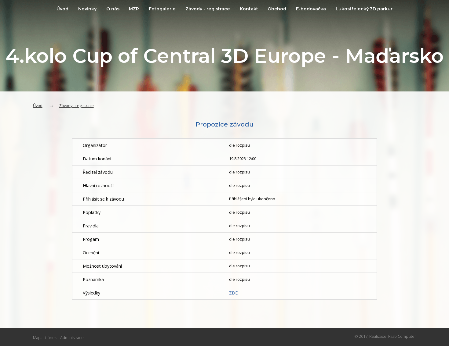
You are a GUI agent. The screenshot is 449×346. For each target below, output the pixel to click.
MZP (134, 9)
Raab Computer (402, 336)
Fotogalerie (162, 9)
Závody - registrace (207, 9)
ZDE (233, 293)
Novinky (87, 9)
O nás (112, 9)
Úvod (62, 9)
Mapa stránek (45, 337)
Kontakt (249, 9)
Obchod (277, 9)
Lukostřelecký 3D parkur (364, 9)
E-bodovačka (311, 9)
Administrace (72, 337)
